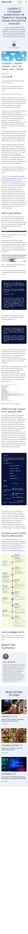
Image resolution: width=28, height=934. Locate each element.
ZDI (7, 218)
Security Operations (7, 63)
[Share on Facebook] (11, 77)
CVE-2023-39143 (6, 66)
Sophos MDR (20, 69)
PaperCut (12, 69)
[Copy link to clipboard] (2, 77)
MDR (20, 66)
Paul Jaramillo (16, 47)
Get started (20, 2)
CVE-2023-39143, (13, 180)
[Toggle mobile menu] (26, 2)
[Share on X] (5, 77)
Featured (14, 66)
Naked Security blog (15, 547)
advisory (19, 113)
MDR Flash (4, 69)
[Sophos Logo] (6, 2)
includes (7, 522)
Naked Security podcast (18, 550)
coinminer (12, 374)
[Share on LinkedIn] (8, 77)
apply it (19, 139)
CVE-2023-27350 (18, 63)
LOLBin (21, 317)
